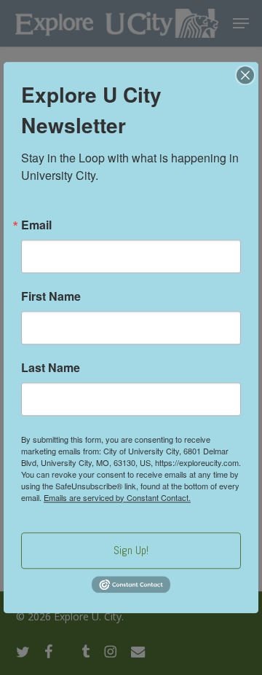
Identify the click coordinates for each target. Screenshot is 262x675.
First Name (51, 296)
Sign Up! (131, 550)
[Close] (245, 75)
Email (36, 225)
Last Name (50, 368)
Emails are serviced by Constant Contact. (117, 497)
